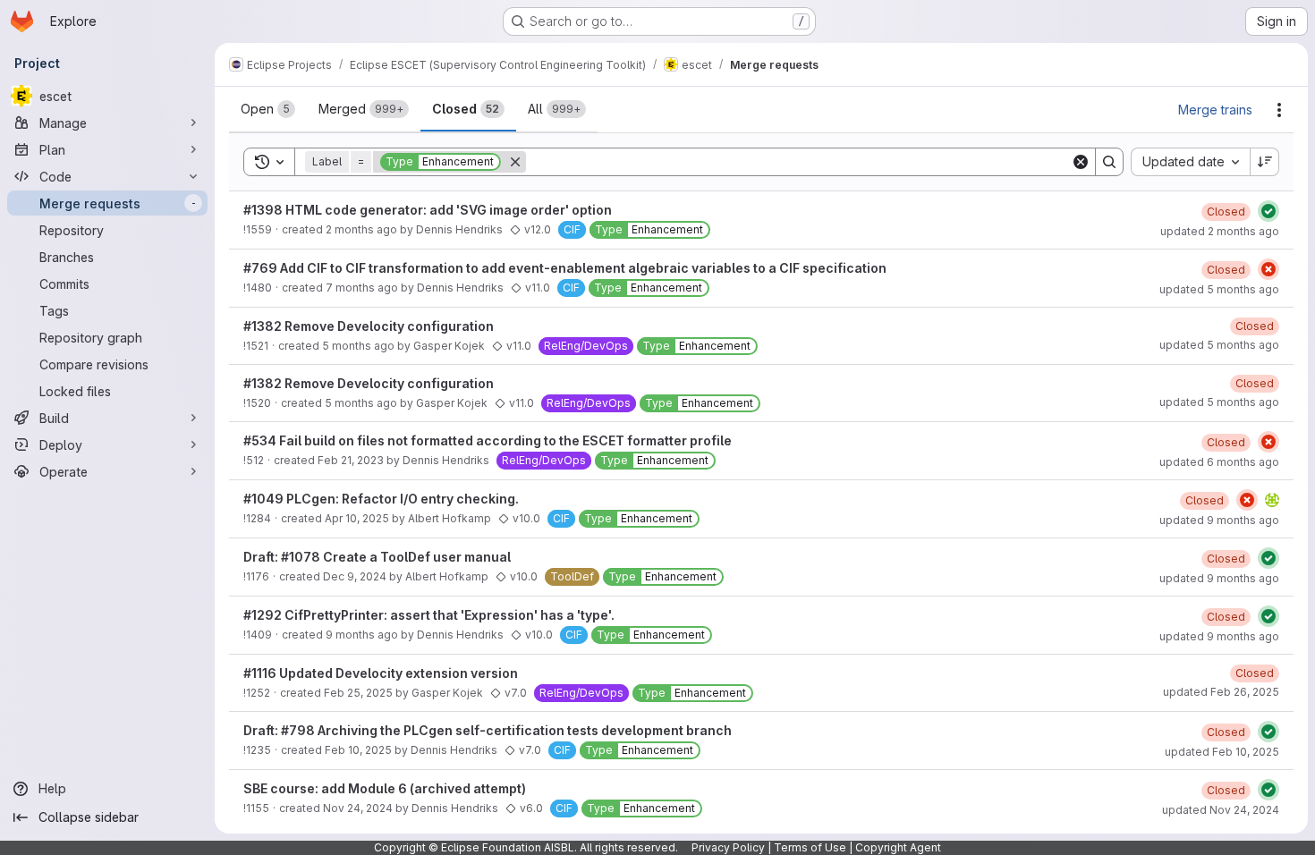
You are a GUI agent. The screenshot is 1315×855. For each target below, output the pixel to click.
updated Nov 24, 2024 (1220, 810)
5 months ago (358, 345)
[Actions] (1279, 110)
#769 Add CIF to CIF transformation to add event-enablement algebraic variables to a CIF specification (565, 267)
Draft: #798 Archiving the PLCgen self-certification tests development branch (487, 730)
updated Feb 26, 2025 (1221, 691)
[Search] (1109, 162)
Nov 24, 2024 (358, 808)
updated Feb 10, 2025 (1222, 751)
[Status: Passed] (1268, 211)
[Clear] (1080, 162)
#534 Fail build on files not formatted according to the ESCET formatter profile (487, 440)
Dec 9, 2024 (354, 576)
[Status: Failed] (1268, 269)
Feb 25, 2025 (358, 692)
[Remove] (515, 162)
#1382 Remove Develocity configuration (368, 326)
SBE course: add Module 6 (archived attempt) (384, 788)
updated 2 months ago (1219, 231)
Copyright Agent (898, 847)
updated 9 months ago (1219, 520)
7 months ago (362, 287)
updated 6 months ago (1219, 462)
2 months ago (361, 229)
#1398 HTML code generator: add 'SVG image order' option (427, 209)
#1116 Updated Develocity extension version (380, 673)
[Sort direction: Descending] (1265, 162)
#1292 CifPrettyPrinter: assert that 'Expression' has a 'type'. (429, 614)
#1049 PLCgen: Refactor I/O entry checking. (381, 498)
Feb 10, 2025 (358, 750)
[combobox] (1190, 162)
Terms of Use (810, 847)
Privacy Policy (728, 847)
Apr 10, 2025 (357, 518)
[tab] (268, 109)
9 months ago (362, 634)
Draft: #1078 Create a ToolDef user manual (377, 556)
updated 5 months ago (1219, 289)
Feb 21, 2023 (351, 460)
